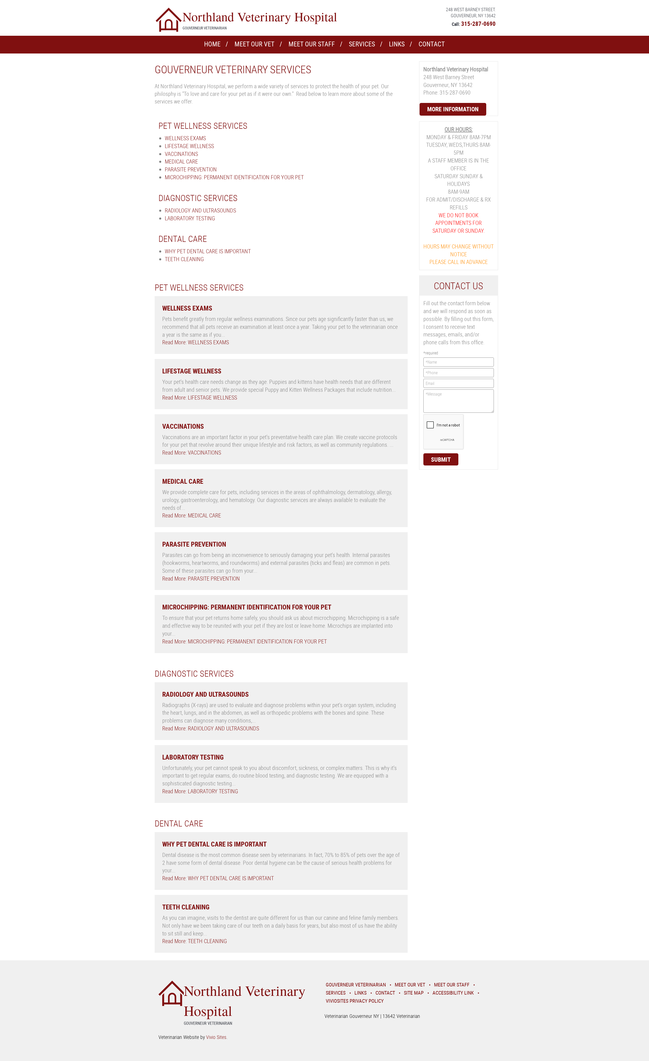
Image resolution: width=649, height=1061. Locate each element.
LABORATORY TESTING (190, 218)
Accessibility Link (453, 992)
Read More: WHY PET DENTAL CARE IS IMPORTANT (218, 878)
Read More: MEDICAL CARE (191, 515)
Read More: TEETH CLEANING (194, 941)
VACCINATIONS (181, 153)
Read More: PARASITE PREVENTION (201, 578)
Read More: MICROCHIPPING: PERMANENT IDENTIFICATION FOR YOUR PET (244, 641)
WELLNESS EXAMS (185, 138)
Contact (432, 44)
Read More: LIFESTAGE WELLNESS (199, 397)
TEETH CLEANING (184, 259)
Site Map (414, 992)
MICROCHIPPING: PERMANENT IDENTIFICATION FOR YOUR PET (234, 177)
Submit (441, 459)
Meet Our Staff (312, 44)
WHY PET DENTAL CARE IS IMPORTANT (208, 251)
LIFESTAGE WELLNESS (189, 146)
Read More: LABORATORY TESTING (200, 791)
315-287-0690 (478, 24)
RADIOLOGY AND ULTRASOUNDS (200, 210)
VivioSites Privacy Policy (355, 1000)
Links (397, 44)
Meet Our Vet (255, 44)
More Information (453, 109)
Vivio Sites (216, 1037)
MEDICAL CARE (181, 161)
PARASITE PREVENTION (191, 169)
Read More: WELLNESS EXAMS (195, 342)
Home (212, 44)
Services (362, 44)
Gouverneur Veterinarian (356, 984)
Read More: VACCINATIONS (191, 452)
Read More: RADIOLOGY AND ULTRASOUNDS (210, 728)
